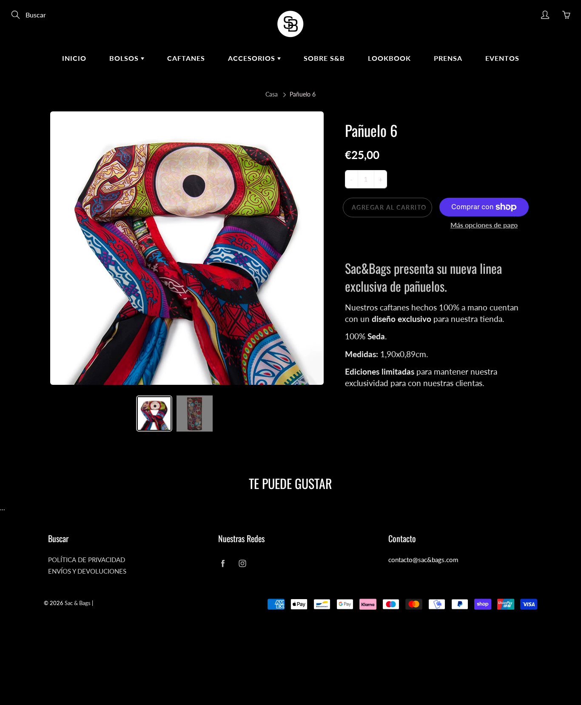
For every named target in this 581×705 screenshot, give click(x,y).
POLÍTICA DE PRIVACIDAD (86, 559)
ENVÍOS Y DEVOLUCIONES (87, 571)
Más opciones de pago (484, 225)
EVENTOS (502, 58)
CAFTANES (186, 58)
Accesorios (252, 58)
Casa (271, 94)
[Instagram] (242, 563)
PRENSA (448, 58)
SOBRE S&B (324, 58)
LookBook (389, 58)
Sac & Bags (78, 603)
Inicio (74, 58)
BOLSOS (125, 58)
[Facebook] (222, 563)
